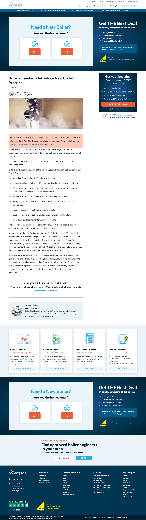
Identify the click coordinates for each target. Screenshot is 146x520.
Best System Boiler (98, 492)
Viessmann (66, 492)
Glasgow (126, 487)
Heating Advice (115, 6)
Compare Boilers (100, 6)
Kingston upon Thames (130, 490)
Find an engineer (85, 6)
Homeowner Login (110, 1)
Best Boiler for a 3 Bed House (102, 487)
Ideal (64, 480)
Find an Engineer (44, 480)
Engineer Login (121, 1)
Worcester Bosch (68, 494)
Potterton (66, 487)
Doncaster (126, 483)
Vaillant (65, 490)
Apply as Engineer (132, 1)
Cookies (118, 517)
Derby (125, 480)
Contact (101, 1)
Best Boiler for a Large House (102, 490)
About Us (93, 1)
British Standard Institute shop (24, 144)
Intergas (65, 483)
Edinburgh (126, 485)
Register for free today (45, 290)
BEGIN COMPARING (23, 369)
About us (42, 478)
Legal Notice (110, 517)
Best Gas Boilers (98, 480)
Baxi (64, 478)
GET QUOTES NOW (57, 369)
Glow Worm (66, 485)
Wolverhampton (128, 497)
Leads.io (26, 516)
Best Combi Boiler (98, 478)
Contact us (42, 475)
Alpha (65, 475)
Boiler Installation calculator (101, 475)
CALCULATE (89, 369)
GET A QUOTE (122, 369)
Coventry (126, 478)
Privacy (124, 517)
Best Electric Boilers (99, 483)
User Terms (102, 517)
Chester (125, 475)
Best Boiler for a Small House (101, 485)
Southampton (127, 492)
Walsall (125, 494)
